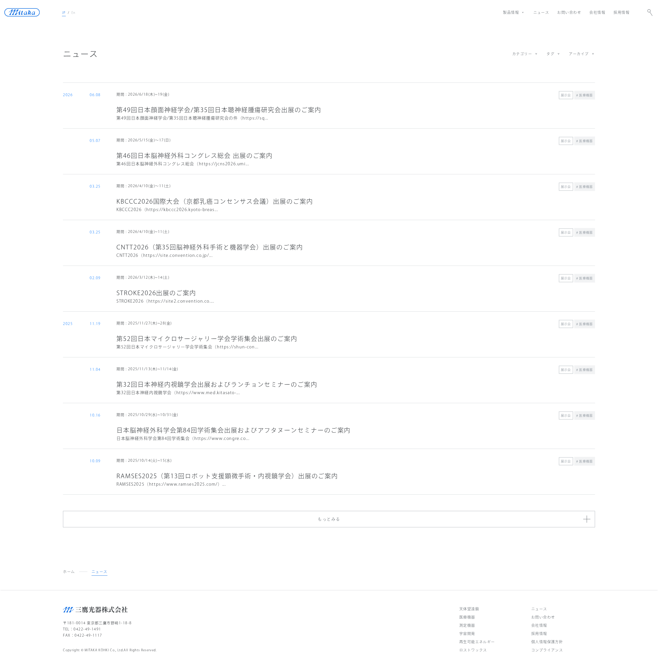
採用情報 (621, 12)
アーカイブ (579, 54)
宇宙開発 (467, 633)
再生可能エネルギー (477, 642)
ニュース (541, 12)
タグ (550, 54)
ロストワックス (473, 650)
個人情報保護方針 (547, 642)
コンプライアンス (547, 650)
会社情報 (597, 12)
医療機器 (467, 617)
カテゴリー (522, 54)
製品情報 (511, 12)
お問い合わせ (569, 12)
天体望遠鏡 (469, 609)
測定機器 (467, 625)
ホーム (69, 571)
